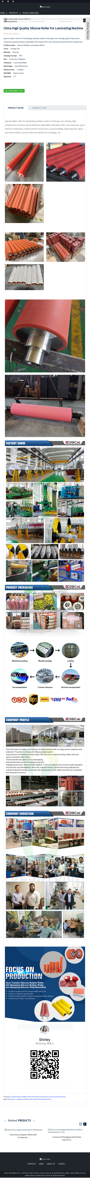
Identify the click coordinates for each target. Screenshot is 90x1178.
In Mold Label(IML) (30, 13)
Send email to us (15, 91)
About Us (51, 1164)
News (41, 1164)
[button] (84, 20)
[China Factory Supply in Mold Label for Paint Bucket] (24, 1129)
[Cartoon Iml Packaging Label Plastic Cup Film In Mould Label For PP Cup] (67, 1130)
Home (2, 13)
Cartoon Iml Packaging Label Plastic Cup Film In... (66, 1138)
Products (13, 13)
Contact (61, 1164)
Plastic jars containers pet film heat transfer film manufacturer (29, 1099)
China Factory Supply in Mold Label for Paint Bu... (23, 1136)
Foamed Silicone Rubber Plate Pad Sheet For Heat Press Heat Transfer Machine (38, 1097)
